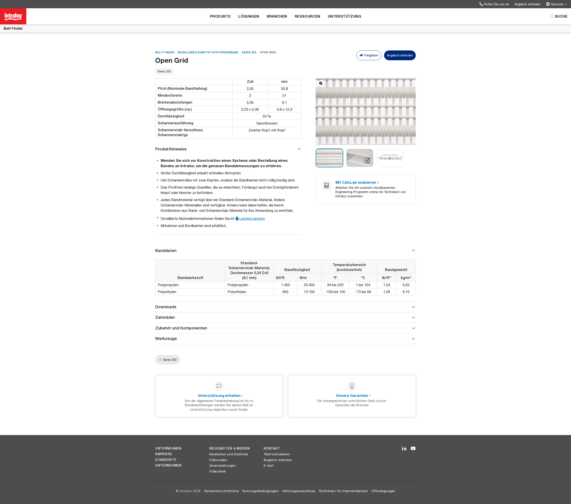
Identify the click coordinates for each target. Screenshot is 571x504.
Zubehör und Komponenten (181, 328)
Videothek (217, 471)
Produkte (220, 16)
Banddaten (165, 250)
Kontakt (272, 448)
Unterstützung (344, 16)
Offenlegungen (383, 491)
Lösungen (248, 16)
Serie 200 (249, 52)
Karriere (163, 454)
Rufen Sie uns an (496, 4)
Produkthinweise (171, 149)
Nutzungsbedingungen (260, 491)
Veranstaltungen (222, 465)
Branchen (277, 16)
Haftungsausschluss (299, 491)
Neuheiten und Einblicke (228, 454)
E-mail (268, 465)
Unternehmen (168, 448)
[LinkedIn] (404, 449)
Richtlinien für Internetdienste (343, 491)
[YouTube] (413, 449)
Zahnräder (165, 317)
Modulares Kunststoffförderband (208, 52)
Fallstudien (218, 460)
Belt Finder (13, 28)
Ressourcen (307, 16)
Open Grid (268, 52)
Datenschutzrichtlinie (221, 491)
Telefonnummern (277, 454)
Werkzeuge (166, 338)
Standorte (165, 460)
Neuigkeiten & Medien (229, 448)
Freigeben (371, 55)
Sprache (557, 4)
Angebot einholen (527, 4)
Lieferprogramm (252, 218)
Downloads (165, 306)
